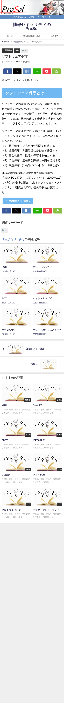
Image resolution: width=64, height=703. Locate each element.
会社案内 (55, 36)
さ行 (17, 50)
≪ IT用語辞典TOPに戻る (17, 201)
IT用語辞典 (7, 50)
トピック (9, 36)
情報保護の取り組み (31, 36)
